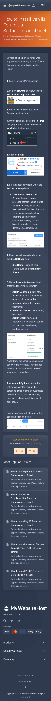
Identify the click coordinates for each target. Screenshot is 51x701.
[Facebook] (4, 620)
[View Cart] (28, 5)
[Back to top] (25, 687)
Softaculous (29, 36)
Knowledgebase (16, 36)
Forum (38, 36)
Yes (21, 451)
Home (5, 36)
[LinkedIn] (18, 620)
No (33, 451)
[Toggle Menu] (4, 5)
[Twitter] (11, 620)
